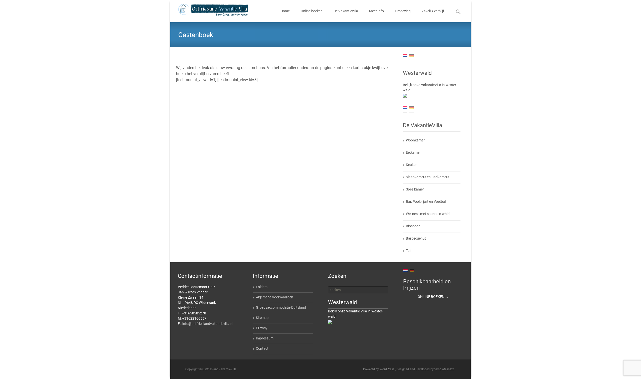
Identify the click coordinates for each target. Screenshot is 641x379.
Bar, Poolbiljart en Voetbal (426, 202)
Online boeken (312, 11)
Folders (261, 287)
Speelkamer (415, 189)
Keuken (411, 165)
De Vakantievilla (346, 11)
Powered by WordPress (379, 369)
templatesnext (444, 369)
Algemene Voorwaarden (274, 297)
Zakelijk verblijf (433, 11)
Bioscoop (413, 226)
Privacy (261, 328)
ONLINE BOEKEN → (433, 297)
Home (285, 11)
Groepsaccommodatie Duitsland (281, 307)
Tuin (409, 251)
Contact (262, 348)
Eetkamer (413, 152)
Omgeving (403, 11)
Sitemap (262, 318)
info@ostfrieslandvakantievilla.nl (207, 324)
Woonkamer (415, 140)
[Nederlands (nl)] (405, 55)
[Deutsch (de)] (411, 55)
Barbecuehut (416, 238)
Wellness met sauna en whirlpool (431, 214)
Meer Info (376, 11)
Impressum (264, 338)
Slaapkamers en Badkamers (427, 177)
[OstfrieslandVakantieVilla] (209, 10)
